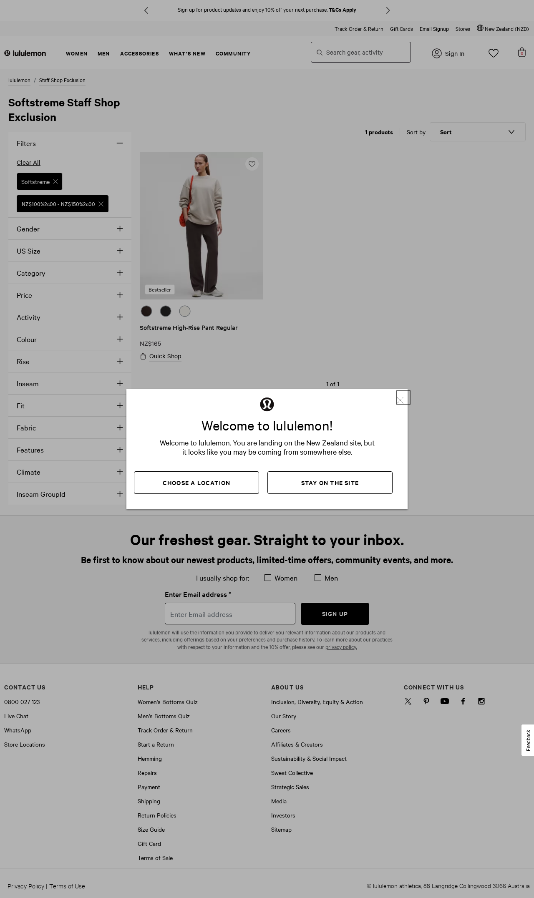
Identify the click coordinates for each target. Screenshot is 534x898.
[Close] (403, 397)
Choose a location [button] (196, 482)
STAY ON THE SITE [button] (330, 482)
